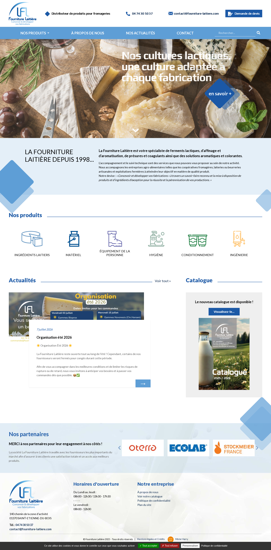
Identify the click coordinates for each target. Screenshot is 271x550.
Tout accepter (149, 545)
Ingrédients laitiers (32, 255)
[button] (20, 88)
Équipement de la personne (115, 253)
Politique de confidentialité (153, 500)
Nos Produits (33, 33)
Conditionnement (197, 255)
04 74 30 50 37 (142, 13)
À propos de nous (87, 33)
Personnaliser (190, 545)
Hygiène (156, 255)
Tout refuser (171, 545)
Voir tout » (163, 281)
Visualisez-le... (224, 311)
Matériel (73, 255)
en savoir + (220, 93)
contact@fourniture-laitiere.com (196, 13)
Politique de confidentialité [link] (214, 545)
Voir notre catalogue (149, 496)
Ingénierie (239, 255)
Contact (185, 33)
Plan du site (144, 505)
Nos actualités (140, 33)
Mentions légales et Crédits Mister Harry (162, 539)
